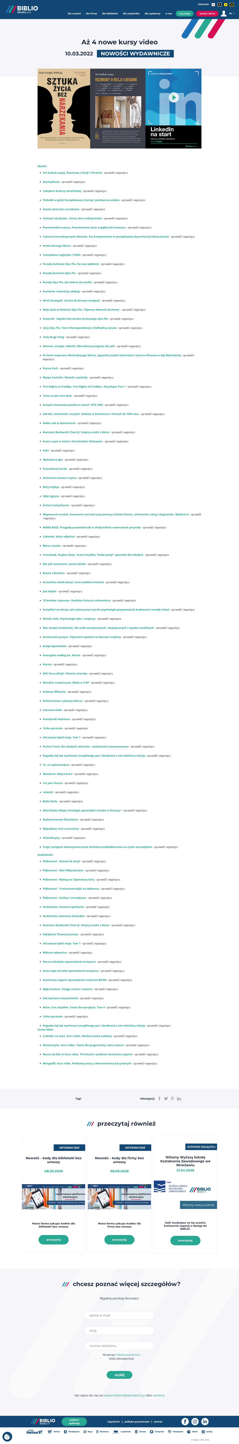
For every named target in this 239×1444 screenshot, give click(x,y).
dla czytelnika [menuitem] (131, 13)
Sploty (209, 1431)
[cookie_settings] (7, 1437)
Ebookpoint (74, 1431)
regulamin (113, 1421)
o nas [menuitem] (169, 13)
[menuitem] (75, 16)
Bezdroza (104, 1431)
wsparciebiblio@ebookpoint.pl (124, 1395)
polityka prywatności (137, 1421)
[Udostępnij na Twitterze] (166, 1099)
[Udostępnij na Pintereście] (172, 1099)
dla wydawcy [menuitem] (152, 13)
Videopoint (177, 1431)
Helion (56, 1431)
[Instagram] (196, 1421)
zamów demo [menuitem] (207, 13)
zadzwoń (159, 1395)
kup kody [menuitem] (184, 13)
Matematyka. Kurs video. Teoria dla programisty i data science (83, 1045)
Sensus (142, 1431)
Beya (89, 1431)
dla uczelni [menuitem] (74, 13)
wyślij (119, 1375)
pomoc (158, 1421)
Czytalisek (125, 1431)
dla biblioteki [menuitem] (110, 13)
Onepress (159, 1431)
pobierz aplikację (74, 1421)
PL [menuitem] (231, 13)
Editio (195, 1431)
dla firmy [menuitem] (91, 13)
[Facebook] (186, 1421)
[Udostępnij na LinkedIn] (179, 1099)
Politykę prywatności (127, 1354)
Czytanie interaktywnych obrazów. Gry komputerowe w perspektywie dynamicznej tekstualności (106, 236)
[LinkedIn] (206, 1421)
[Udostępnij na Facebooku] (159, 1099)
